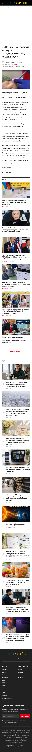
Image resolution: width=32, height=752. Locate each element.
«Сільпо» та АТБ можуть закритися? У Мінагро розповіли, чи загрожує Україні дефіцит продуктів (18, 497)
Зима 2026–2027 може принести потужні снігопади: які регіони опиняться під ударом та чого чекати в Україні (17, 412)
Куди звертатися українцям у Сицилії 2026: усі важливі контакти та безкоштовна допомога (15, 311)
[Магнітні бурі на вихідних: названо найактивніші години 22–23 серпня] (16, 514)
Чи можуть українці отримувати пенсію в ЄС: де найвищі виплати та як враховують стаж (16, 284)
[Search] (29, 3)
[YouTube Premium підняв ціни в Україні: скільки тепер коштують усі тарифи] (16, 457)
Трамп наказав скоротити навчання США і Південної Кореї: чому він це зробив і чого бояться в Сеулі (15, 257)
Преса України (16, 732)
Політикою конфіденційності (9, 722)
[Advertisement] (16, 27)
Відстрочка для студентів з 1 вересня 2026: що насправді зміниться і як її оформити (16, 384)
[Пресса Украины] (16, 3)
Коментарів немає (8, 66)
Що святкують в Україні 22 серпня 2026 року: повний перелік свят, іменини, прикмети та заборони (18, 554)
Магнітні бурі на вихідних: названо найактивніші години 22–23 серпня (17, 526)
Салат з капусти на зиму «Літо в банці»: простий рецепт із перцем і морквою (17, 582)
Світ (15, 64)
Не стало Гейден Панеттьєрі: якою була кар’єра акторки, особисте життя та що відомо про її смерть (15, 229)
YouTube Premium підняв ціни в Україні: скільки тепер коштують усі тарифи (18, 469)
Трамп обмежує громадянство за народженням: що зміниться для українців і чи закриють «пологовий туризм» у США (15, 339)
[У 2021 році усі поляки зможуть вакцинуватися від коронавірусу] (16, 79)
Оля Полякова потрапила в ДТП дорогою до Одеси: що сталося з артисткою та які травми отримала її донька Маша (17, 637)
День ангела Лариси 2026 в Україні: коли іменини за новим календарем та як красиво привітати (17, 441)
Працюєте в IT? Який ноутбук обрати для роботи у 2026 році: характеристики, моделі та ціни (17, 609)
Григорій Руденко (10, 62)
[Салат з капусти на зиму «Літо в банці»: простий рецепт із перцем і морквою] (16, 570)
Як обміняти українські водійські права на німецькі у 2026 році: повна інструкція (15, 202)
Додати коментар (16, 351)
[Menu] (3, 3)
